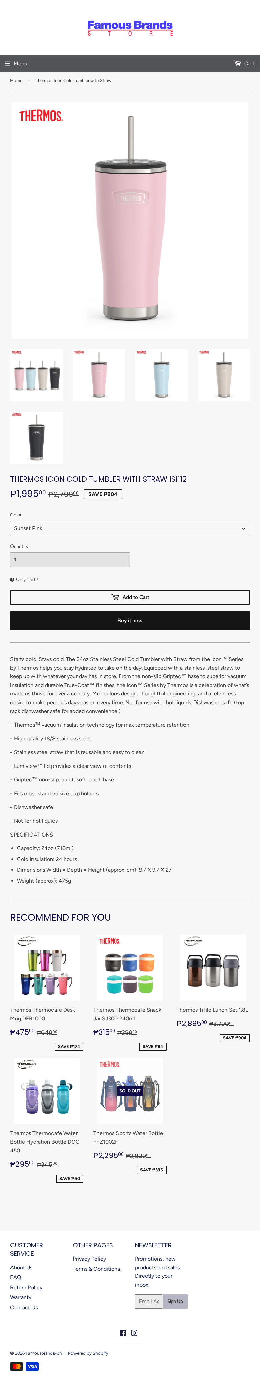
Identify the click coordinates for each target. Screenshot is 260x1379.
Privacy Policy (89, 1258)
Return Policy (26, 1287)
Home (16, 80)
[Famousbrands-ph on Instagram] (134, 1334)
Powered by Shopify (88, 1353)
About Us (21, 1267)
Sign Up (175, 1301)
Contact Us (24, 1307)
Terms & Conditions (96, 1269)
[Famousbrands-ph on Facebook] (122, 1334)
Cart (249, 63)
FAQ (15, 1277)
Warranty (20, 1297)
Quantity (19, 546)
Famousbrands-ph (44, 1353)
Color (16, 515)
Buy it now (130, 620)
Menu (20, 63)
